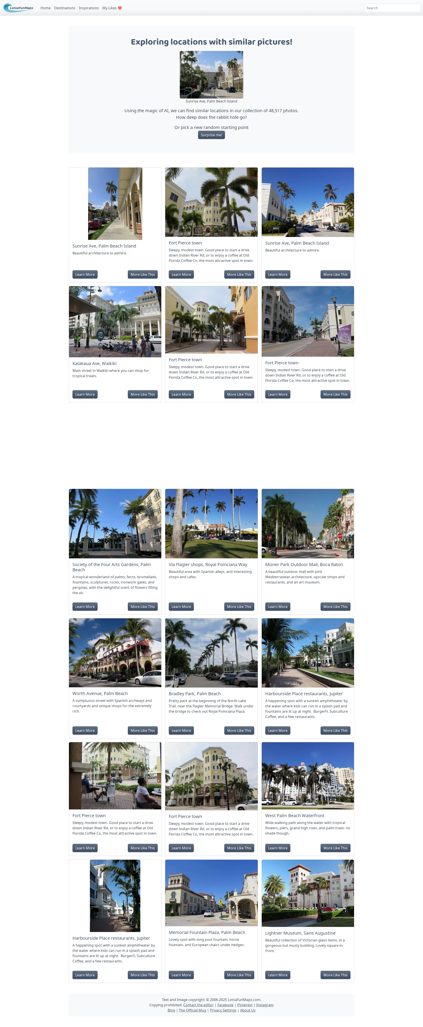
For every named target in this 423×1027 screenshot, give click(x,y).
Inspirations (89, 8)
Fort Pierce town (185, 243)
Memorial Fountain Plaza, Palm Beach (207, 932)
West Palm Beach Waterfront (294, 815)
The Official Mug (192, 1010)
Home (46, 8)
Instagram (265, 1005)
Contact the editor (198, 1005)
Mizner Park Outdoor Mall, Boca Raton (304, 564)
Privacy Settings (223, 1010)
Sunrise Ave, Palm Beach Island (104, 246)
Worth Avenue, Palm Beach (100, 693)
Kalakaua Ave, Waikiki (94, 363)
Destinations (64, 8)
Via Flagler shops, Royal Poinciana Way (208, 564)
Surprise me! (211, 134)
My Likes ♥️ (112, 8)
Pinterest (244, 1005)
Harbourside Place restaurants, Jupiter (304, 694)
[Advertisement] (211, 444)
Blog (171, 1010)
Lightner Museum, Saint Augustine (300, 933)
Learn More (85, 274)
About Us (248, 1010)
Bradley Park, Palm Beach (195, 694)
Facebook (225, 1005)
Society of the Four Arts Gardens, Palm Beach (111, 567)
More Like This (143, 274)
